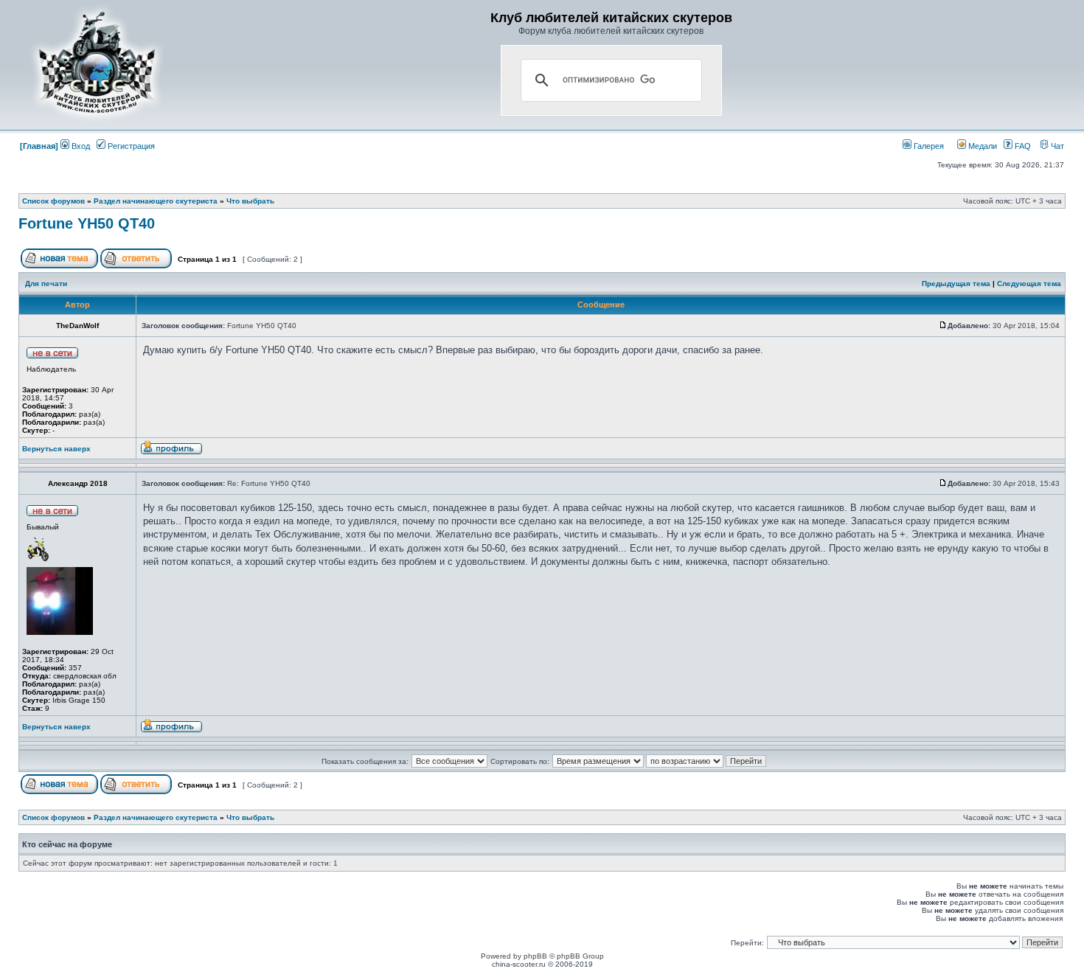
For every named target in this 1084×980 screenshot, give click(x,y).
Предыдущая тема (956, 283)
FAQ (1021, 146)
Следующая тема (1029, 283)
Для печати (46, 283)
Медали (981, 146)
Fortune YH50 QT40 (86, 223)
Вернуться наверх (56, 449)
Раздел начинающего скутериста (156, 201)
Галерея (927, 146)
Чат (1056, 146)
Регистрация (130, 146)
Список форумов (53, 201)
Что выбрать (250, 201)
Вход (79, 146)
